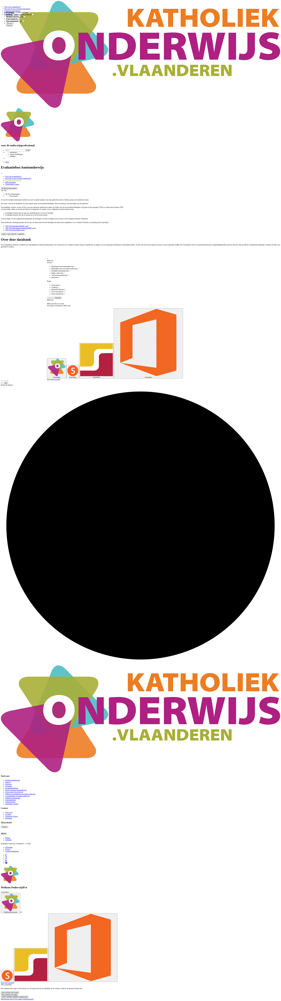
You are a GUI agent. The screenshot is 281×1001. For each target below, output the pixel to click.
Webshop (8, 784)
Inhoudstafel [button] (15, 194)
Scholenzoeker (10, 802)
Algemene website (11, 804)
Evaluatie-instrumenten (13, 180)
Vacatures (8, 786)
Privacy (8, 849)
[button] (9, 188)
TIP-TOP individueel (16, 226)
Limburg (54, 287)
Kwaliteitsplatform (11, 788)
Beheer (7, 838)
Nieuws (8, 782)
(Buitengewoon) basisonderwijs (62, 266)
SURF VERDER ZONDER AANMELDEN (15, 997)
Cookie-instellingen (12, 851)
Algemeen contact (11, 816)
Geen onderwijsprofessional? (24, 999)
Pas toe (9, 25)
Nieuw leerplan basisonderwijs (16, 790)
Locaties (8, 814)
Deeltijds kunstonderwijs (59, 271)
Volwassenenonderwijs (59, 275)
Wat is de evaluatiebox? (13, 176)
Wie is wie (9, 812)
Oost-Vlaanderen (57, 292)
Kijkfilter (8, 840)
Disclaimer (9, 847)
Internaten (54, 277)
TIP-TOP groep (14, 230)
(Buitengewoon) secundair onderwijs (64, 269)
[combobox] (15, 11)
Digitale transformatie (12, 798)
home (7, 162)
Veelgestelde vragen (12, 184)
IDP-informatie (10, 182)
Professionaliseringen (12, 780)
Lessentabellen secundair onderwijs (17, 796)
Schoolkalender (10, 800)
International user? (7, 999)
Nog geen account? (53, 379)
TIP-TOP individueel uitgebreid (20, 228)
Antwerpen (55, 285)
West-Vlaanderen (57, 294)
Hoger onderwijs (57, 273)
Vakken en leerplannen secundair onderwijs (20, 794)
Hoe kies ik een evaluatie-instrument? (18, 178)
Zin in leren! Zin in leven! (14, 792)
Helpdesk (8, 818)
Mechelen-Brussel (57, 289)
